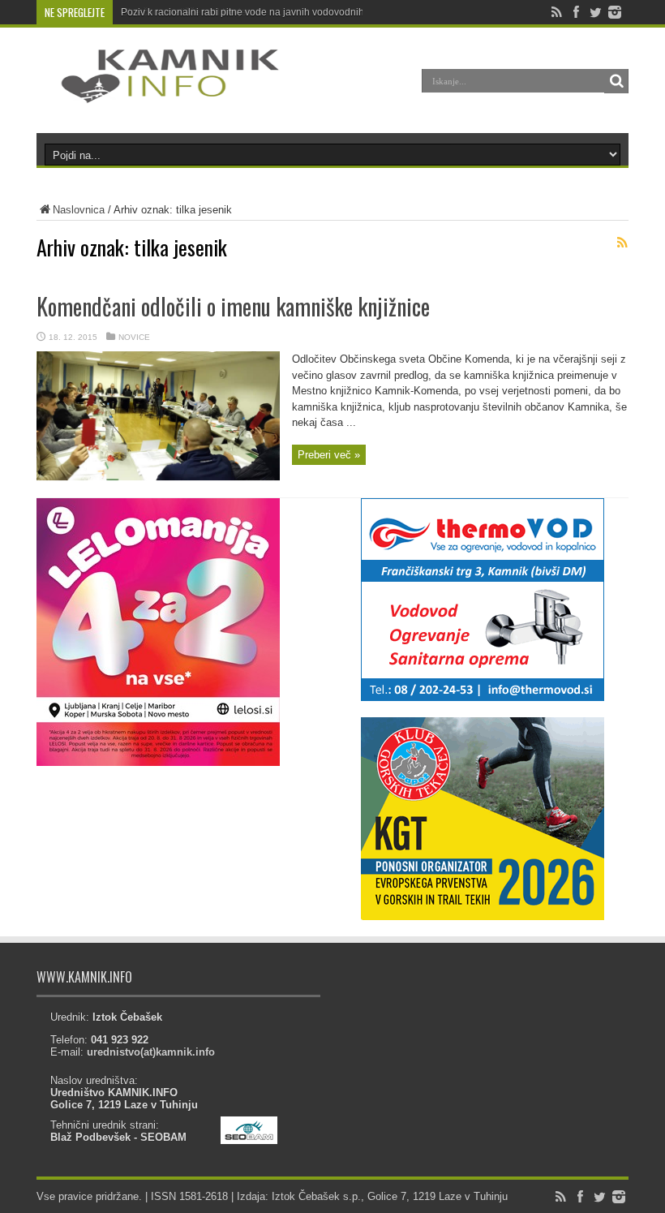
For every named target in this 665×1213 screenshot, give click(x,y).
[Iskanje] (616, 81)
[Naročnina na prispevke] (622, 242)
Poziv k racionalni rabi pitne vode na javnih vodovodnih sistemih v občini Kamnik (298, 12)
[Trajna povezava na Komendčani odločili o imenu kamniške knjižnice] (158, 477)
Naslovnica (79, 210)
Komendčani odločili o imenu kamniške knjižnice (233, 306)
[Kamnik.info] (158, 92)
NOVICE (134, 337)
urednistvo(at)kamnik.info (151, 1052)
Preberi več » (329, 455)
